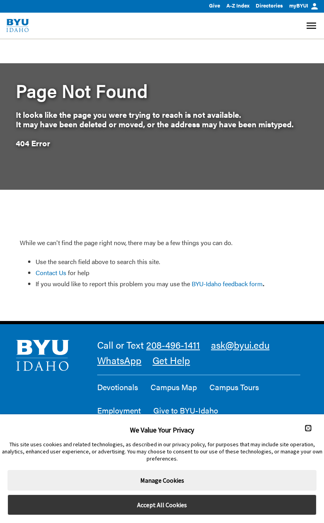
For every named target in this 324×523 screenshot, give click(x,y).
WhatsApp (119, 360)
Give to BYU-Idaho (185, 410)
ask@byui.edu (240, 344)
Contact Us (51, 272)
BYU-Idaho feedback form (227, 283)
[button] (308, 428)
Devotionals (117, 387)
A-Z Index (237, 5)
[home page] (17, 25)
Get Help (171, 360)
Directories (269, 5)
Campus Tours (234, 387)
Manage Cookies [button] (162, 480)
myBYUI (298, 5)
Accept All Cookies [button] (162, 505)
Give (214, 5)
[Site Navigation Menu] (312, 26)
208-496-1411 (173, 344)
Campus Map (174, 387)
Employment (119, 410)
